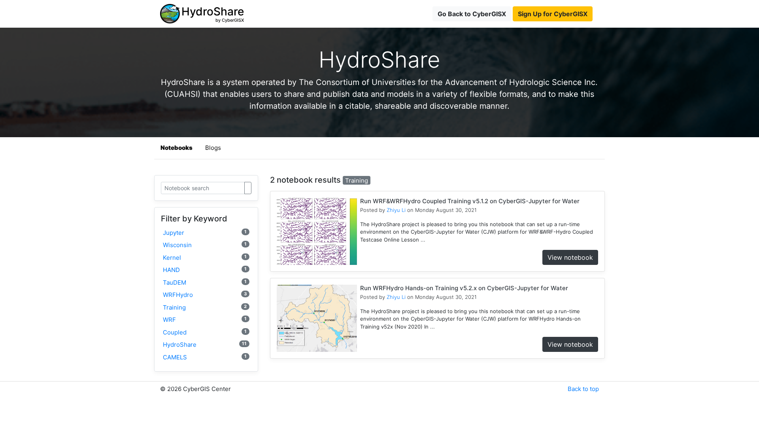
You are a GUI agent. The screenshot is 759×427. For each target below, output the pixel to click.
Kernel (205, 257)
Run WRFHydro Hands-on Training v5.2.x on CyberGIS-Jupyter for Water (464, 288)
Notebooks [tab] (176, 147)
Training (205, 307)
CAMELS (205, 357)
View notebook (570, 257)
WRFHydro (205, 295)
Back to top (583, 389)
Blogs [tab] (213, 147)
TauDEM (205, 282)
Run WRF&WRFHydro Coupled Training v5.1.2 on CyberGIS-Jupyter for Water (470, 201)
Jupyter (205, 232)
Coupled (205, 332)
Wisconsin (205, 245)
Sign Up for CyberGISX (552, 14)
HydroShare (205, 344)
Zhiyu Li (396, 210)
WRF (205, 319)
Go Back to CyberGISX (472, 14)
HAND (205, 270)
